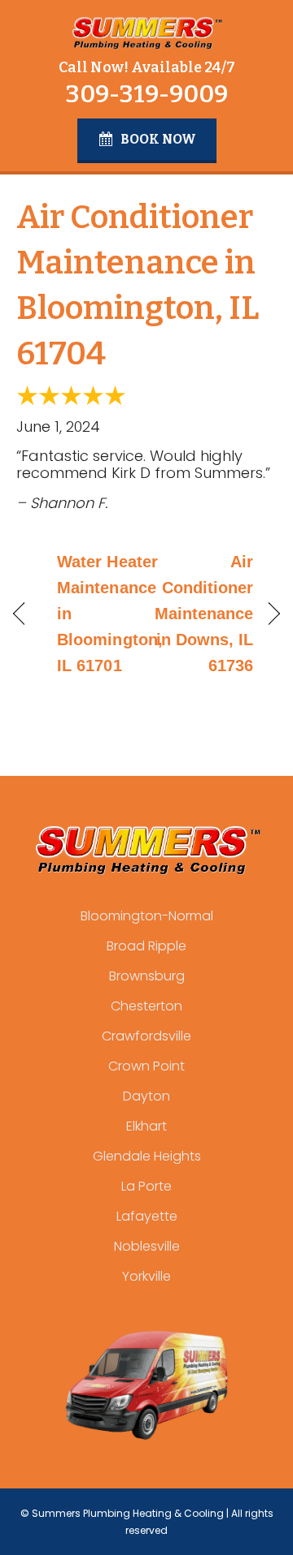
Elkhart (146, 1126)
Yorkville (146, 1276)
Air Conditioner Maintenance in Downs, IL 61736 (204, 613)
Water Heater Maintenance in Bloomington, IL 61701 (110, 613)
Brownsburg (147, 976)
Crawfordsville (146, 1036)
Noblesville (147, 1246)
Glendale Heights (147, 1156)
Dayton (146, 1096)
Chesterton (146, 1006)
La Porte (146, 1186)
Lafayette (146, 1216)
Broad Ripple (146, 946)
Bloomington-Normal (147, 916)
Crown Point (146, 1066)
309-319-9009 (146, 94)
